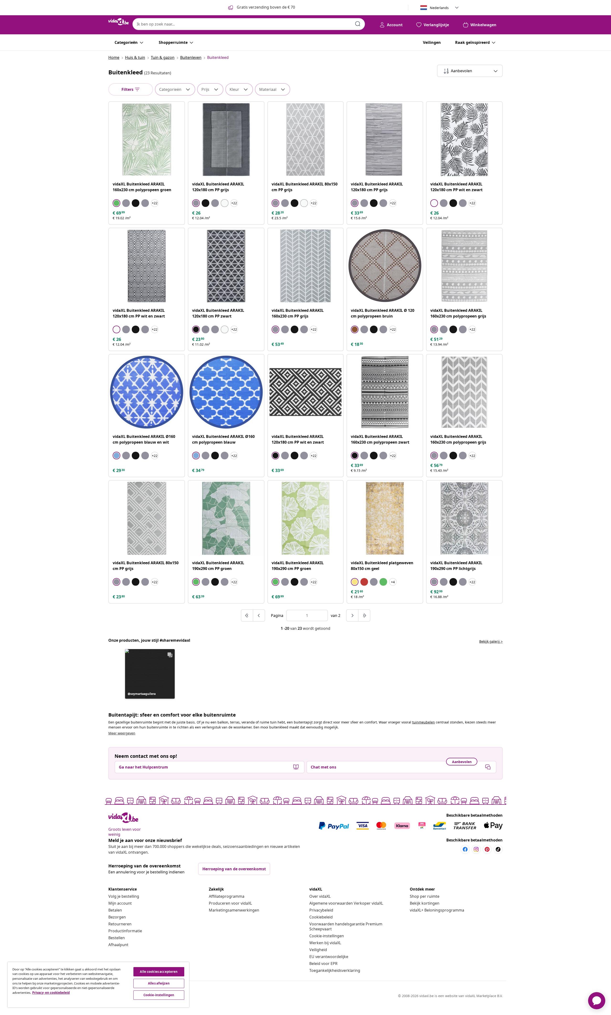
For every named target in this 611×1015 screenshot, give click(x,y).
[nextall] (364, 615)
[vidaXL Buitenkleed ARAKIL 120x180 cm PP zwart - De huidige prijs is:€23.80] (226, 266)
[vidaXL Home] (118, 21)
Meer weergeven (121, 733)
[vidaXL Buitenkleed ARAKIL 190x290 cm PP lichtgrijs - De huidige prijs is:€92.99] (464, 518)
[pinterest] (487, 849)
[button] (150, 674)
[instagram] (476, 849)
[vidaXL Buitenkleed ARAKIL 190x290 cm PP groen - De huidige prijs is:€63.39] (226, 518)
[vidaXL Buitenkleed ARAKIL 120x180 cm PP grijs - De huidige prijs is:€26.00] (226, 139)
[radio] (116, 203)
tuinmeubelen (423, 722)
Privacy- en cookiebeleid (51, 992)
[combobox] (248, 24)
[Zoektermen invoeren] (358, 24)
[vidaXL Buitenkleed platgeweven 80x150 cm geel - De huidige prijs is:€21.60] (385, 518)
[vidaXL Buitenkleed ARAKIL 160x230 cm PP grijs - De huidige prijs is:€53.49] (305, 266)
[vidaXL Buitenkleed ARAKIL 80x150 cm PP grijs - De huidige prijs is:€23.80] (146, 518)
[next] (352, 615)
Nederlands (439, 7)
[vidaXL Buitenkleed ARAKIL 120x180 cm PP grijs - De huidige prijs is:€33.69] (385, 139)
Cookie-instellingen (326, 935)
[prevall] (247, 615)
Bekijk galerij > (491, 641)
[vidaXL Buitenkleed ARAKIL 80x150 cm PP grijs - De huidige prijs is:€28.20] (305, 139)
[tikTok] (498, 849)
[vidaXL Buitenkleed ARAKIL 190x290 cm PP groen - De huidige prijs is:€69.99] (305, 518)
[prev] (259, 615)
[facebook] (465, 849)
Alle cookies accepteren (159, 971)
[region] (98, 984)
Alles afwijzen (159, 983)
